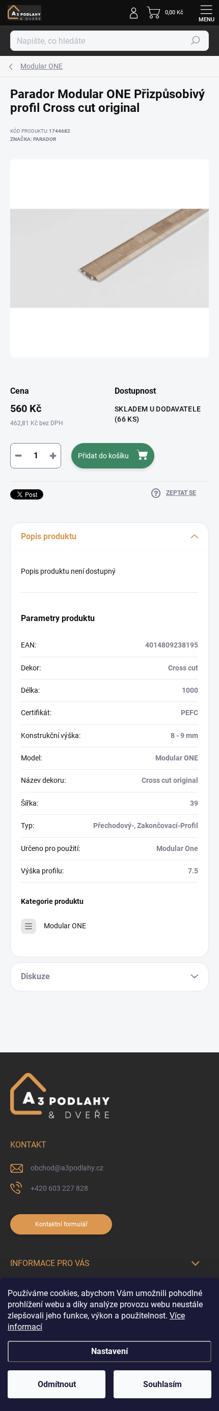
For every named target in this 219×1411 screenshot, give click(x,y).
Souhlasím (162, 1384)
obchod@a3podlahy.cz (67, 1168)
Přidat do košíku (103, 456)
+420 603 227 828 (59, 1188)
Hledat (195, 40)
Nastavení (109, 1351)
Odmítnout (57, 1384)
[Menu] (206, 12)
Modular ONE (65, 926)
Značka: (33, 139)
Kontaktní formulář (61, 1224)
